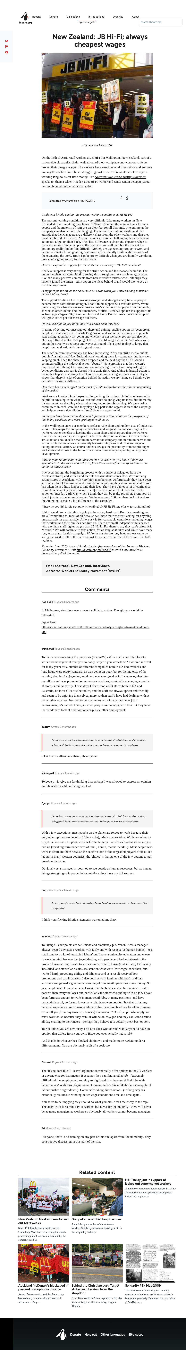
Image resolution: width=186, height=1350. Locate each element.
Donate (75, 1334)
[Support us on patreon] (6, 46)
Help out (90, 1334)
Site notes (135, 1334)
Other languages (113, 1334)
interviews (101, 566)
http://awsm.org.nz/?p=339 (94, 550)
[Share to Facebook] (121, 198)
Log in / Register (86, 22)
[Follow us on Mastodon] (6, 41)
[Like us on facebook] (6, 52)
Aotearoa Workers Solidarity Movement (120, 177)
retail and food (57, 566)
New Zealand (81, 566)
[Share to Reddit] (127, 198)
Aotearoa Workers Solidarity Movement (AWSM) (83, 571)
